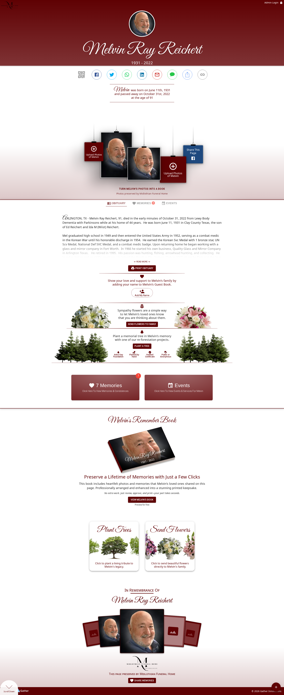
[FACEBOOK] (97, 75)
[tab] (116, 203)
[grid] (142, 156)
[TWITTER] (112, 75)
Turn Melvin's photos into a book (142, 189)
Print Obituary (144, 268)
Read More (142, 262)
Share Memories (144, 680)
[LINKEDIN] (142, 75)
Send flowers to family (142, 324)
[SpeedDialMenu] (276, 687)
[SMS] (172, 75)
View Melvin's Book (142, 499)
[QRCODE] (81, 75)
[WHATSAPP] (127, 75)
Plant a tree (141, 346)
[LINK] (202, 75)
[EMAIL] (157, 75)
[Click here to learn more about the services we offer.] (142, 664)
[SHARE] (187, 75)
